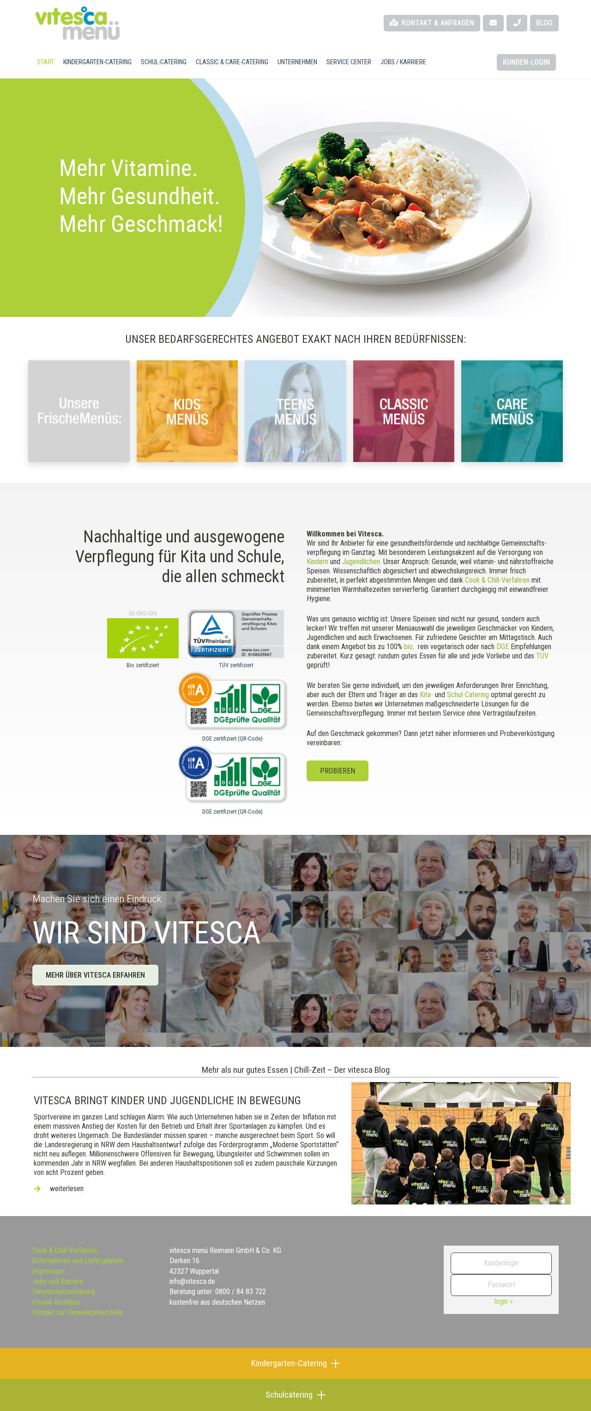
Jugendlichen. (361, 561)
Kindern (317, 561)
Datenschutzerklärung (63, 1291)
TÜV (542, 655)
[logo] (77, 23)
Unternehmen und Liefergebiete (78, 1260)
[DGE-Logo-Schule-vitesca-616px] (232, 774)
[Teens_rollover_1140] (295, 411)
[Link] (295, 1071)
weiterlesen (67, 1188)
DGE (502, 646)
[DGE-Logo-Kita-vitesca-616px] (232, 700)
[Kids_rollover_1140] (187, 411)
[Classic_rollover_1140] (404, 411)
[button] (272, 62)
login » (504, 1301)
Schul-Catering (468, 694)
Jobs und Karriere (58, 1281)
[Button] (493, 23)
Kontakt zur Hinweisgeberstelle (77, 1312)
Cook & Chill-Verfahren (497, 580)
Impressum (48, 1271)
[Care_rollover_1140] (512, 411)
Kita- (426, 694)
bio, (409, 646)
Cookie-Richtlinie (56, 1302)
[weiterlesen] (42, 1188)
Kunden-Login (526, 62)
